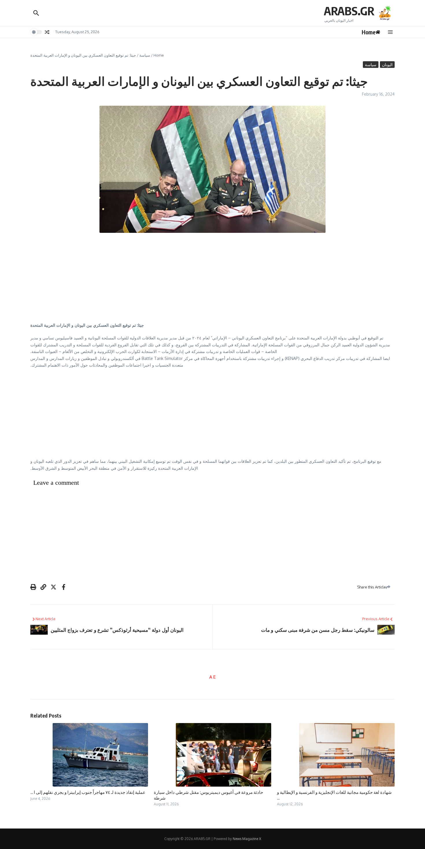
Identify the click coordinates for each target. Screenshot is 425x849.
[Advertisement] (212, 279)
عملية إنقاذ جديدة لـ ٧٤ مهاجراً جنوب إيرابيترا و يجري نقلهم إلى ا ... (87, 792)
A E (212, 677)
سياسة (144, 55)
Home (159, 55)
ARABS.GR (349, 10)
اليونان (387, 64)
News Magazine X (247, 839)
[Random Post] (47, 32)
